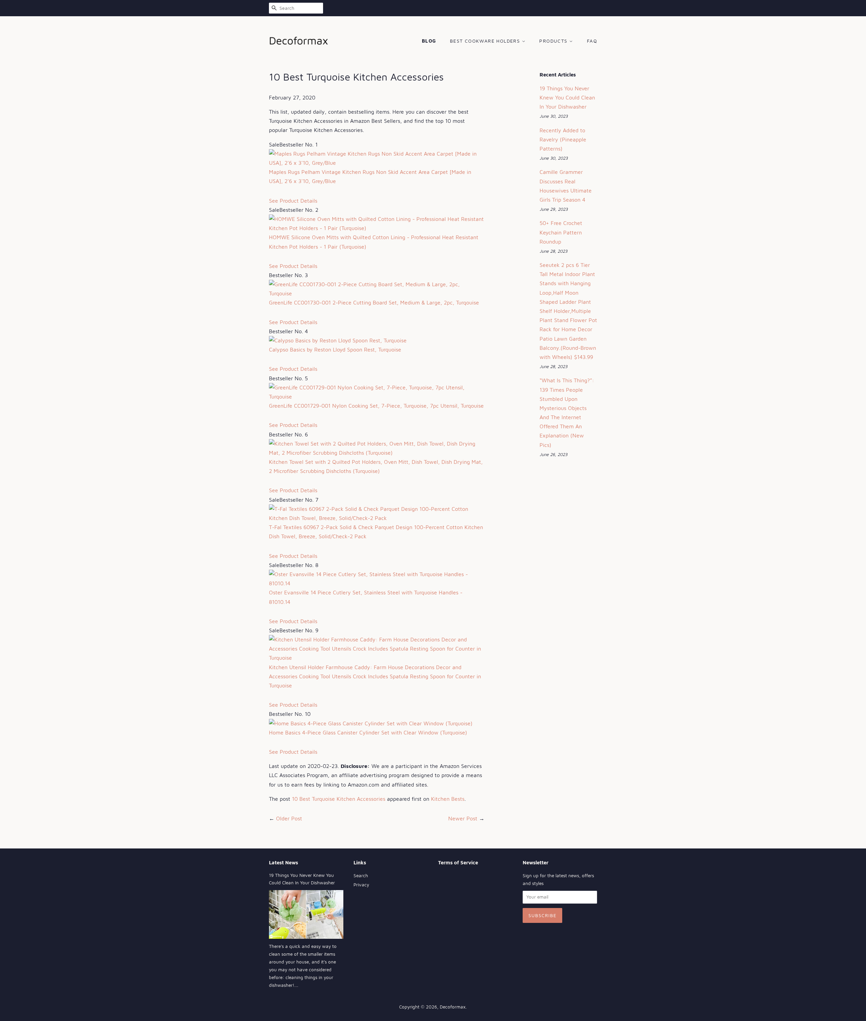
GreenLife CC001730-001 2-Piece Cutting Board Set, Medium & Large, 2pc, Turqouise (374, 302)
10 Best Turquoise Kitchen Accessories (338, 799)
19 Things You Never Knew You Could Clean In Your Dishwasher (567, 97)
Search (361, 875)
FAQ (592, 41)
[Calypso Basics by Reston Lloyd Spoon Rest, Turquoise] (338, 340)
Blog (429, 41)
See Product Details (293, 201)
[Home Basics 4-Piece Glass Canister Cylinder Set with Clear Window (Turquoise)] (371, 723)
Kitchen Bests (447, 799)
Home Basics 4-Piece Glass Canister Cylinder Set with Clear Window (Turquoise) (368, 732)
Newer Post (462, 818)
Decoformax (452, 1006)
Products (554, 41)
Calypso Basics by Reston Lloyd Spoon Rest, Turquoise (335, 349)
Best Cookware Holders (486, 41)
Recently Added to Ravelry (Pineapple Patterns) (563, 139)
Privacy (361, 884)
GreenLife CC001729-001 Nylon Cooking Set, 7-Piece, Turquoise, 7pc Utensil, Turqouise (376, 406)
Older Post (289, 818)
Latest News (283, 862)
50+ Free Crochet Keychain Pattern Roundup (561, 232)
